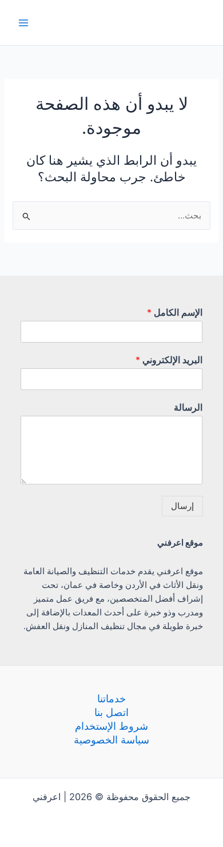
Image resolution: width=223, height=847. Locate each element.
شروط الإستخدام (111, 725)
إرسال (182, 506)
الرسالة (188, 407)
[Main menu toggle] (23, 23)
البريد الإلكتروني (169, 359)
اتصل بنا (111, 712)
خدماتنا (111, 698)
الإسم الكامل (174, 312)
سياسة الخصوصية (111, 739)
